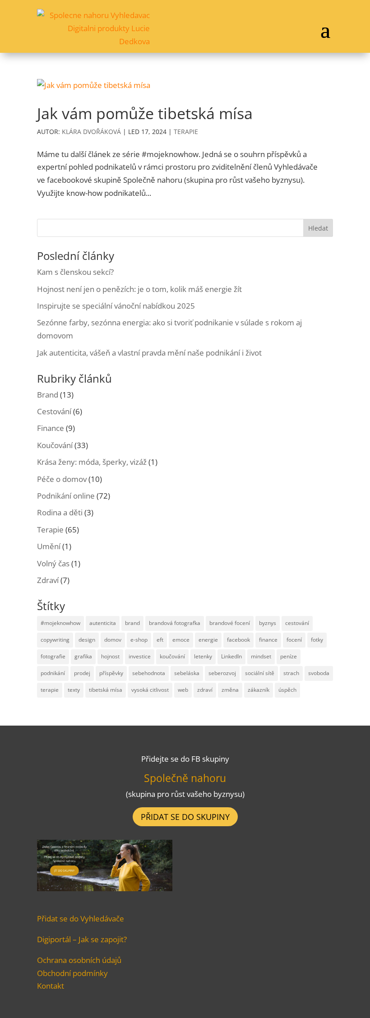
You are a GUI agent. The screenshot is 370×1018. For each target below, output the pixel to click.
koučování (172, 656)
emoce (181, 639)
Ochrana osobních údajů (79, 960)
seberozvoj (222, 673)
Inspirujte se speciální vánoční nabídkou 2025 (116, 306)
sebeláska (186, 673)
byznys (267, 623)
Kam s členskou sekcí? (75, 272)
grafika (83, 656)
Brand (47, 394)
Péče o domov (62, 479)
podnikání (53, 673)
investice (140, 656)
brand (132, 623)
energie (208, 639)
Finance (50, 428)
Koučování (55, 445)
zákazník (258, 690)
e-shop (139, 639)
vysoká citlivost (150, 690)
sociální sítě (259, 673)
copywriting (55, 639)
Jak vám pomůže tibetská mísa (145, 113)
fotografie (53, 656)
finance (268, 639)
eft (160, 639)
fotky (317, 639)
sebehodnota (148, 673)
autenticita (102, 623)
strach (291, 673)
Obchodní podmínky (72, 973)
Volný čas (53, 563)
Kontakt (50, 986)
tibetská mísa (105, 690)
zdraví (205, 690)
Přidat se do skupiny (185, 816)
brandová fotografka (174, 623)
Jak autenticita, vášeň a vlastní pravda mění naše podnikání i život (149, 352)
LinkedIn (231, 656)
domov (112, 639)
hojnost (110, 656)
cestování (297, 623)
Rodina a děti (60, 512)
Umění (48, 546)
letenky (203, 656)
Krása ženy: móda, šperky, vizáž (92, 462)
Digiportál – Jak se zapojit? (82, 939)
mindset (261, 656)
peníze (288, 656)
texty (74, 690)
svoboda (318, 673)
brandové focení (229, 623)
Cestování (54, 411)
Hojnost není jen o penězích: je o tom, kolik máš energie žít (139, 289)
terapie (50, 690)
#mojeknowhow (60, 623)
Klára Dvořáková (91, 131)
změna (230, 690)
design (87, 639)
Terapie (186, 131)
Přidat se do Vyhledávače (80, 918)
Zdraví (48, 580)
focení (294, 639)
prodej (82, 673)
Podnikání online (66, 495)
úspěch (287, 690)
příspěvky (111, 673)
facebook (238, 639)
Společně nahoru (185, 778)
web (183, 690)
